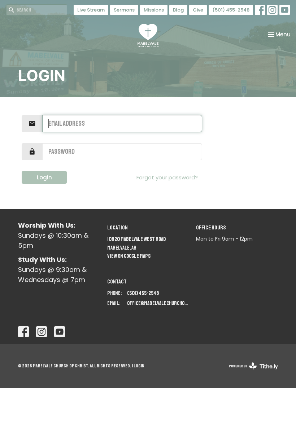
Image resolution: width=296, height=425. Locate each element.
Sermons (124, 9)
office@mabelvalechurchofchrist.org (158, 303)
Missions (154, 9)
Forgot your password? (167, 177)
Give (198, 9)
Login (44, 177)
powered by (249, 372)
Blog (178, 9)
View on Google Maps (129, 256)
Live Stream (91, 9)
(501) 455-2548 (230, 9)
